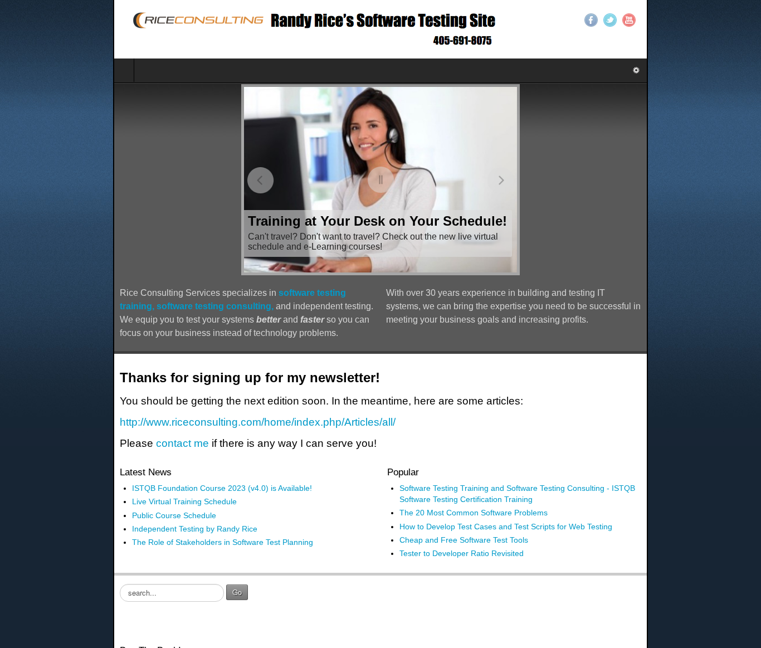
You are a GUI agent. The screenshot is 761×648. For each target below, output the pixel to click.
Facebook (704, 20)
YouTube (742, 20)
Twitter (723, 20)
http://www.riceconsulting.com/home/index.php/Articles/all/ (144, 409)
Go (124, 578)
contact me (69, 430)
